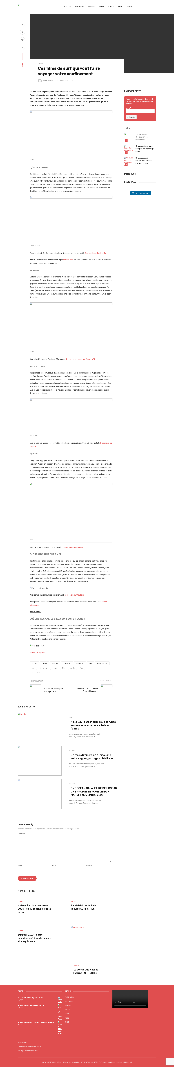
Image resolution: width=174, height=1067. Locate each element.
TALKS (101, 7)
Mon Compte (22, 1043)
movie (72, 668)
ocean (55, 668)
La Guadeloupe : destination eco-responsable (142, 137)
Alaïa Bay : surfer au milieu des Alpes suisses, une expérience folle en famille (93, 725)
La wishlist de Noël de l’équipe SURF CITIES (83, 907)
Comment (22, 834)
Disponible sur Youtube (74, 595)
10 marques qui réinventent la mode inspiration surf (144, 160)
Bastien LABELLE (93, 1062)
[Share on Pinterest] (22, 40)
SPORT (111, 7)
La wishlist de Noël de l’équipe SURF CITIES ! (85, 971)
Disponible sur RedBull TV (72, 547)
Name (20, 866)
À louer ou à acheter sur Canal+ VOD (80, 359)
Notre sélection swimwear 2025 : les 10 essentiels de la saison (34, 909)
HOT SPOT (79, 7)
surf (90, 663)
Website (89, 866)
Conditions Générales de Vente (29, 1047)
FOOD (120, 7)
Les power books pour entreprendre (53, 690)
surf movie (79, 663)
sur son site (68, 260)
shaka (44, 663)
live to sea (43, 668)
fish (81, 668)
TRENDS (91, 7)
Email (54, 866)
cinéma (34, 663)
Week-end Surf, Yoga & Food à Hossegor (87, 689)
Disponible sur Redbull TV (95, 253)
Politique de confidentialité (28, 1051)
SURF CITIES (66, 7)
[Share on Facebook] (22, 25)
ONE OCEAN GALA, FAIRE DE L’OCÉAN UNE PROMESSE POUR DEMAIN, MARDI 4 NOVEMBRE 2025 (94, 792)
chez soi (55, 663)
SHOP (129, 7)
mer (33, 668)
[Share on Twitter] (22, 32)
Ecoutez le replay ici (38, 652)
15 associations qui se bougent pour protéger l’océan (145, 149)
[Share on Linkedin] (22, 48)
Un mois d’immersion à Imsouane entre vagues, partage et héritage (92, 756)
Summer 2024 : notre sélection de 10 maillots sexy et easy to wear (34, 938)
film (63, 668)
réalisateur (67, 663)
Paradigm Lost (102, 663)
